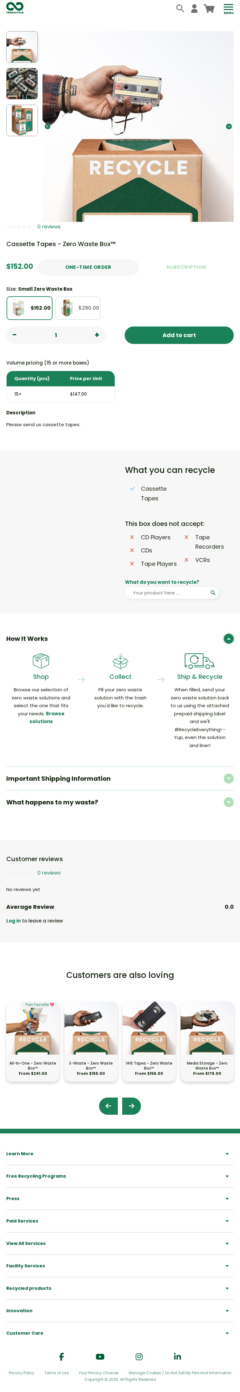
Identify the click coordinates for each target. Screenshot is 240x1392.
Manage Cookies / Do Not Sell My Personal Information (180, 1373)
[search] (180, 8)
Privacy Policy (21, 1372)
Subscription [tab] (186, 267)
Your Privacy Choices (99, 1372)
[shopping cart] (209, 8)
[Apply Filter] (213, 592)
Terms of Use (56, 1372)
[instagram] (139, 1356)
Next (229, 126)
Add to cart (179, 335)
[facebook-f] (61, 1356)
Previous (47, 126)
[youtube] (100, 1356)
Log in (13, 921)
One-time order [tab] (88, 267)
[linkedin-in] (177, 1356)
